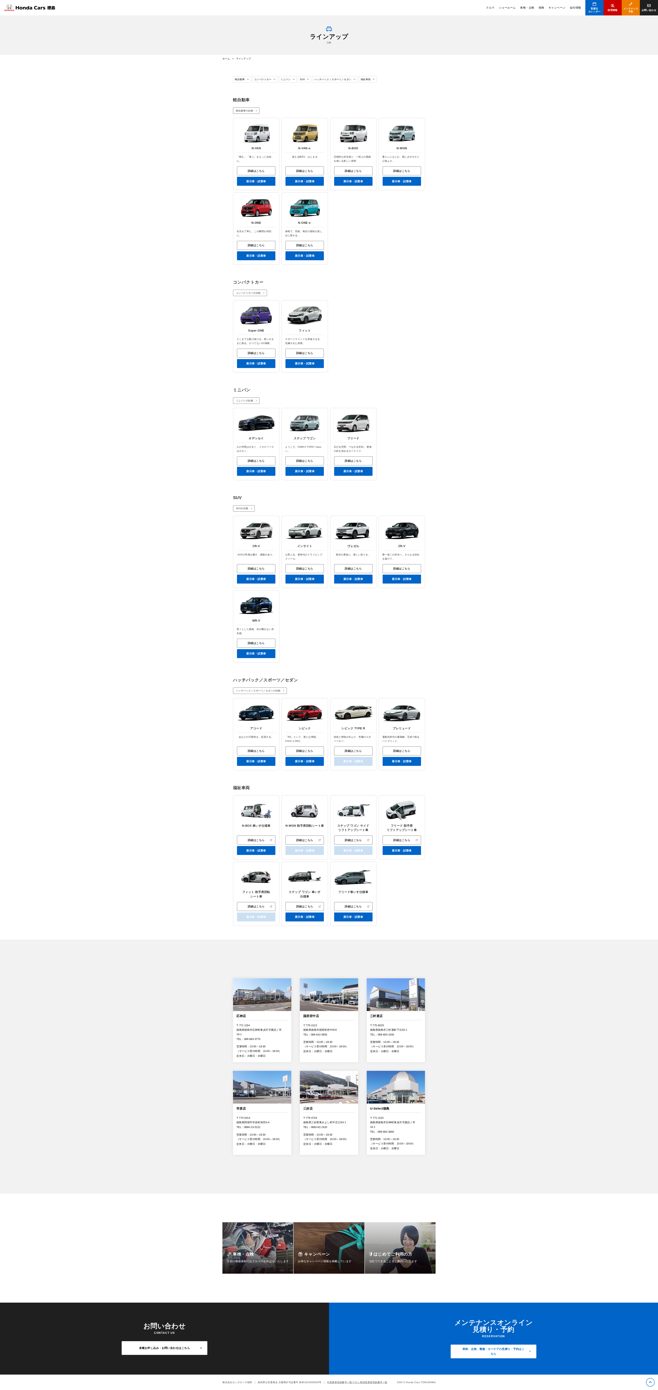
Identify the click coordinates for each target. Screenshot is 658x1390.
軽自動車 (240, 79)
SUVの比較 (242, 508)
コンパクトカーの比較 (248, 293)
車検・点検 (527, 7)
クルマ (490, 7)
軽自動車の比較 (244, 110)
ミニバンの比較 (244, 400)
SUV (302, 79)
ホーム (226, 58)
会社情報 (575, 7)
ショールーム (507, 7)
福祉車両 (366, 79)
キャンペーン (557, 7)
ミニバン (286, 79)
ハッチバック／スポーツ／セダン (332, 79)
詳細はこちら (256, 170)
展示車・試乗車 (256, 181)
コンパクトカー (262, 79)
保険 (541, 7)
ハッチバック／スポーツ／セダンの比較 (258, 690)
